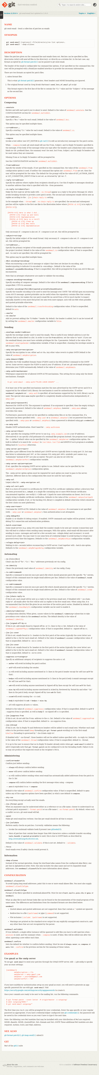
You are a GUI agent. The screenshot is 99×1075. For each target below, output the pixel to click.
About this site (12, 1065)
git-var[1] (44, 141)
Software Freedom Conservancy (85, 1065)
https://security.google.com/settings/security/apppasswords (29, 990)
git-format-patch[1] (29, 62)
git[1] (16, 1046)
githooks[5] (56, 829)
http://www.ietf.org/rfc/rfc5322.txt (23, 839)
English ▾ (91, 13)
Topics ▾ (82, 13)
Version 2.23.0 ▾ (11, 13)
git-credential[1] (71, 1013)
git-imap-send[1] (28, 1035)
